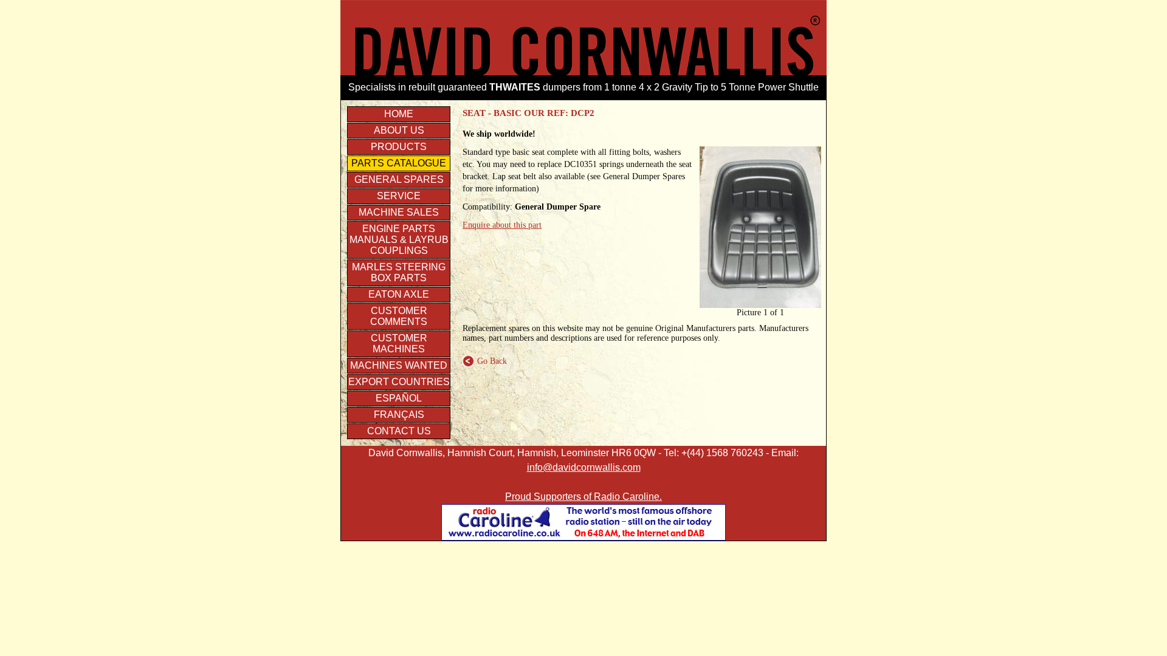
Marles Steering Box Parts (399, 272)
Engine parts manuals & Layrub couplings (399, 240)
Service (399, 196)
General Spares (399, 179)
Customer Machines (399, 343)
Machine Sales (399, 212)
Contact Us (399, 431)
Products (399, 147)
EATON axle (398, 294)
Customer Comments (398, 316)
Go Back (485, 361)
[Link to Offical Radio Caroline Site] (583, 537)
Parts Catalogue (398, 163)
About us (399, 130)
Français (399, 414)
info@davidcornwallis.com (584, 467)
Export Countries (399, 382)
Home (398, 114)
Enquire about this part (502, 225)
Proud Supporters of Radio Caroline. (583, 496)
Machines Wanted (398, 365)
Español (399, 398)
